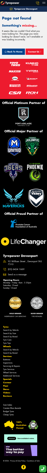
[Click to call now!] (37, 3)
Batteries (6, 359)
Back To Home (14, 51)
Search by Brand (10, 336)
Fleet (5, 385)
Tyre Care (7, 340)
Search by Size (9, 333)
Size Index (7, 405)
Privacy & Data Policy (17, 461)
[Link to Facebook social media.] (23, 467)
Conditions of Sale (33, 461)
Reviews (7, 396)
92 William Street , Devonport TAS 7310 (25, 263)
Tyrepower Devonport (25, 8)
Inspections (7, 363)
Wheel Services (9, 372)
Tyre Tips (7, 343)
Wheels (7, 346)
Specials (7, 379)
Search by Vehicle (11, 330)
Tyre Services (8, 369)
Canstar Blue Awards (12, 408)
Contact (7, 382)
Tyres (6, 326)
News (6, 389)
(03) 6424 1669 (16, 269)
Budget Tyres (8, 411)
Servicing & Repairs (11, 366)
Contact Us (34, 51)
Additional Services (11, 376)
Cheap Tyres (8, 414)
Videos (6, 392)
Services (7, 356)
